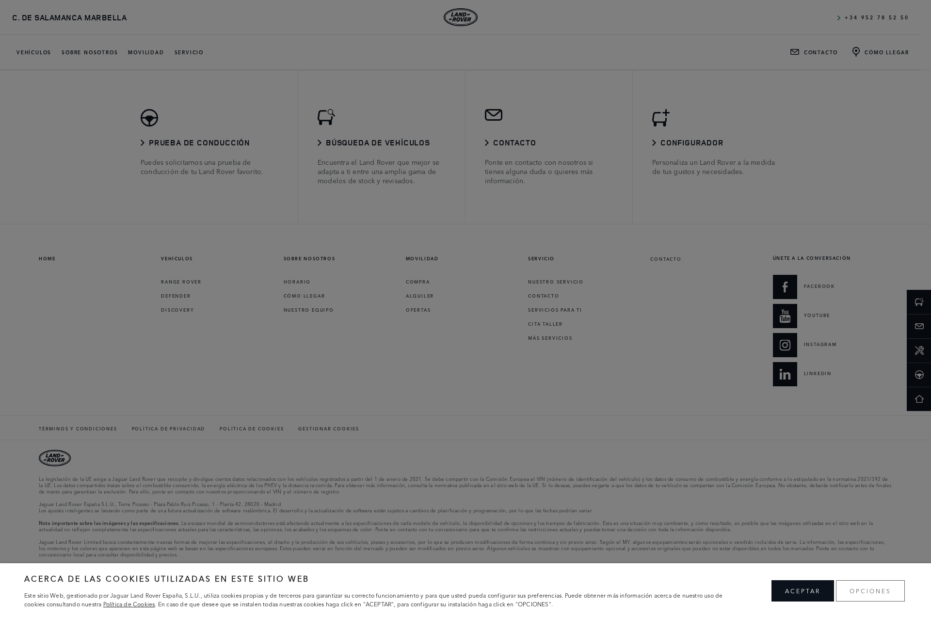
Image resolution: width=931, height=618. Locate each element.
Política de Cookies (129, 604)
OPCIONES (870, 590)
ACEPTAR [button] (802, 590)
